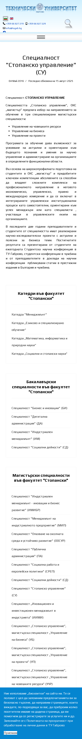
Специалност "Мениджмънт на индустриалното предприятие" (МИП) (39, 522)
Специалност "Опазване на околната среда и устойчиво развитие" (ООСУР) (38, 537)
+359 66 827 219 (15, 23)
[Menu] (43, 38)
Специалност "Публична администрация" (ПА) (29, 552)
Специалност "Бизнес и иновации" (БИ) (39, 408)
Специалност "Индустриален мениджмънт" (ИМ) (32, 435)
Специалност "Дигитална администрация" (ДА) (29, 420)
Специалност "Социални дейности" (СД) (40, 447)
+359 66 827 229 (37, 23)
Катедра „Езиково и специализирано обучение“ (38, 326)
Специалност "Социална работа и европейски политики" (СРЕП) (35, 568)
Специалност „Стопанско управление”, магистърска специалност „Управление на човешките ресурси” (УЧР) (39, 677)
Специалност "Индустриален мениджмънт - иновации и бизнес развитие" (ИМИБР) (36, 503)
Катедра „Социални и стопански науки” (39, 353)
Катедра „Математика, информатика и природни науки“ (39, 342)
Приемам (10, 733)
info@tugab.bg (14, 28)
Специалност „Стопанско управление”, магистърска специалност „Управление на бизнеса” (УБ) (39, 632)
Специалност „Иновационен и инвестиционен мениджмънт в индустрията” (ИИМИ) (34, 610)
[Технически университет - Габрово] (41, 8)
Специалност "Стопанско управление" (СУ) (39, 592)
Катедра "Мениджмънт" (29, 314)
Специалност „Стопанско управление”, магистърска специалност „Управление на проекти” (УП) (39, 655)
